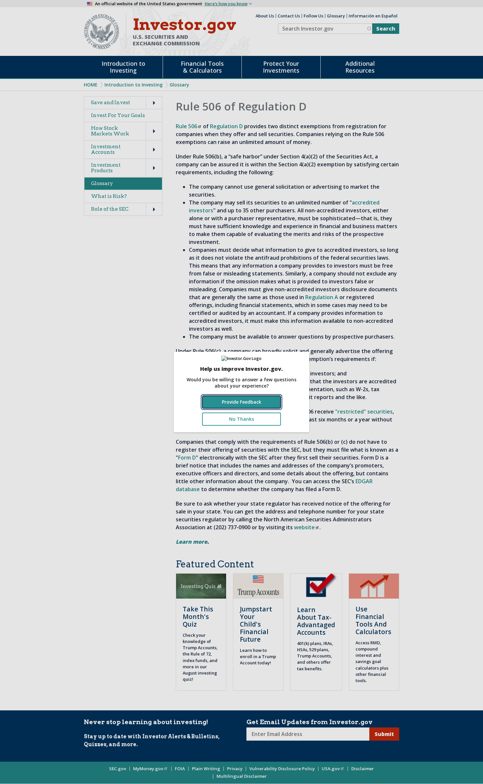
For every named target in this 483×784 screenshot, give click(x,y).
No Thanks (241, 419)
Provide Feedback (241, 402)
